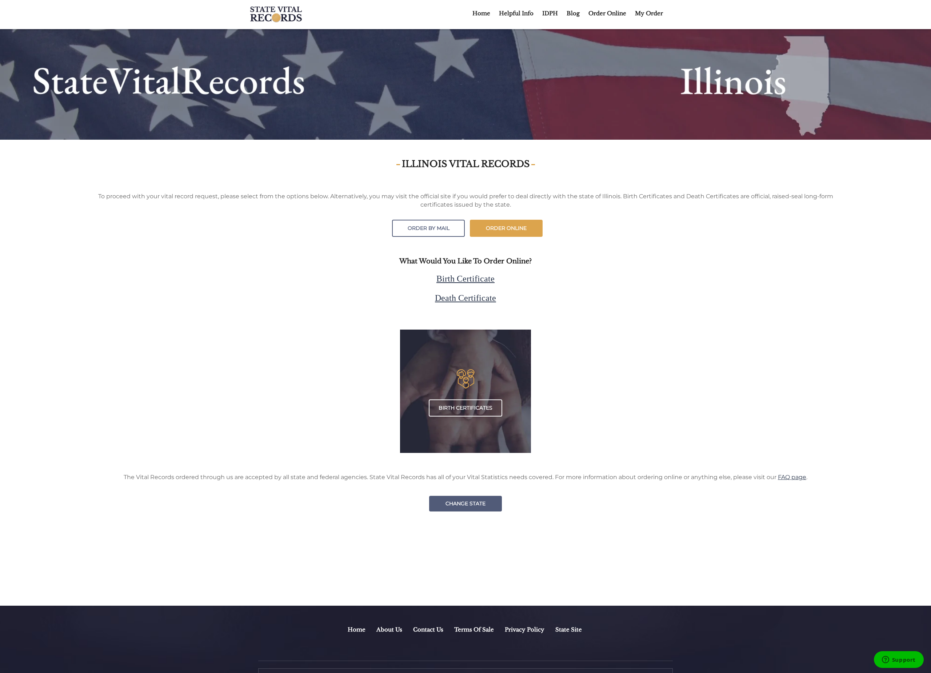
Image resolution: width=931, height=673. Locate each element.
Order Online (607, 13)
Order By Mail (428, 228)
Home (481, 13)
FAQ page (792, 477)
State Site (568, 629)
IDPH (550, 13)
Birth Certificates (465, 408)
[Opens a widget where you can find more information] (899, 660)
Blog (573, 13)
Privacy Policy (524, 629)
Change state (465, 503)
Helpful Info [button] (516, 13)
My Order (649, 13)
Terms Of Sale (474, 629)
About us (389, 629)
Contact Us (428, 629)
